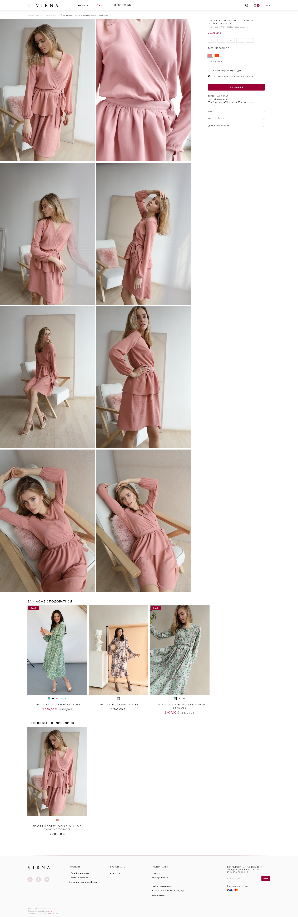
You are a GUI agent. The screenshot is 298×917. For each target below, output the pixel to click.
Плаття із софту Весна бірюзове (57, 705)
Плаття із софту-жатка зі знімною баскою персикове (57, 828)
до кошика (236, 87)
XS (212, 40)
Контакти (115, 873)
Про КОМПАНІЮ (118, 867)
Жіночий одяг (33, 15)
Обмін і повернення (80, 873)
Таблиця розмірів (218, 48)
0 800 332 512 (122, 5)
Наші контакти (160, 867)
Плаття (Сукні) (50, 15)
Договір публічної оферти (83, 882)
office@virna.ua (160, 878)
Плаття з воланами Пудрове (118, 705)
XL (250, 40)
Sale (99, 5)
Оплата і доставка (78, 878)
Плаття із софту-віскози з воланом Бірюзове (179, 706)
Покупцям (74, 867)
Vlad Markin (56, 913)
